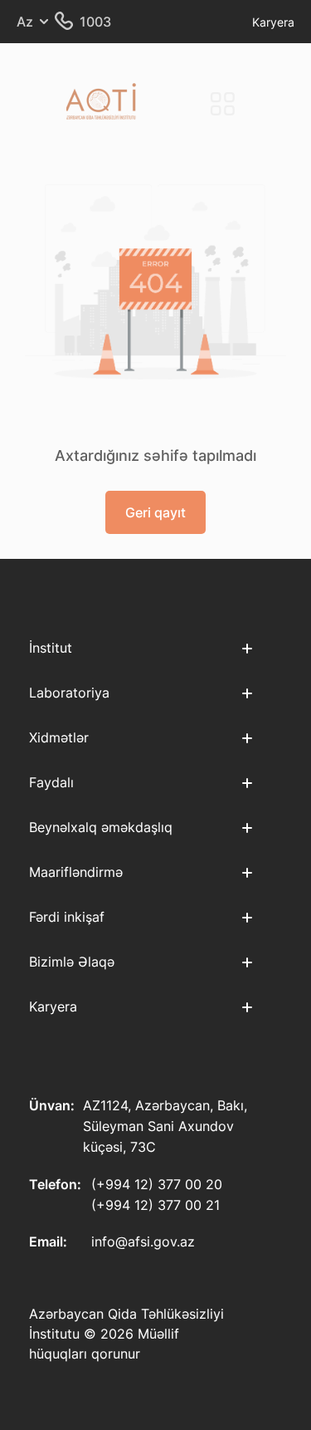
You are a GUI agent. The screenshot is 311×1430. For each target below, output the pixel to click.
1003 (95, 21)
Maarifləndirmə (76, 872)
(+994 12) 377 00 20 (156, 1184)
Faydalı (51, 782)
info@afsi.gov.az (143, 1241)
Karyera (273, 22)
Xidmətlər (59, 737)
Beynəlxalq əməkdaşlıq (101, 827)
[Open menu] (222, 103)
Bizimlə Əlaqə (71, 961)
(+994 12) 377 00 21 (155, 1205)
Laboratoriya (69, 692)
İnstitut (50, 647)
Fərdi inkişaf (66, 916)
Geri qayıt (155, 512)
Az (25, 21)
